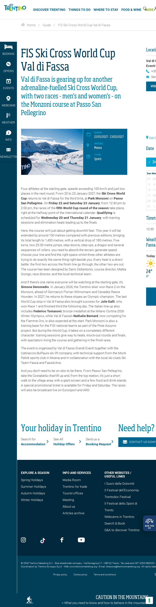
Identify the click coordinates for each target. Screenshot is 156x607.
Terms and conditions (105, 574)
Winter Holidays (32, 500)
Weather (8, 122)
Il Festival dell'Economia (121, 490)
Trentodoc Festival (117, 497)
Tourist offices (73, 493)
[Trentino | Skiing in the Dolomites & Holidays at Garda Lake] (14, 9)
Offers (8, 71)
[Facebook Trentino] (61, 540)
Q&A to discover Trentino (122, 530)
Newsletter (8, 157)
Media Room (72, 480)
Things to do (79, 10)
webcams (8, 105)
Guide (47, 25)
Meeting (68, 500)
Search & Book (114, 523)
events (8, 88)
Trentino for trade (75, 486)
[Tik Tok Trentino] (43, 540)
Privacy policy (60, 574)
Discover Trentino (49, 10)
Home (31, 25)
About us (69, 506)
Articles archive (73, 513)
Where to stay (106, 10)
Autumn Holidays (33, 493)
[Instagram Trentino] (23, 540)
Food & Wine (131, 10)
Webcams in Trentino (119, 517)
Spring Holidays (32, 480)
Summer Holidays (33, 486)
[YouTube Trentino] (81, 540)
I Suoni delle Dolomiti (119, 483)
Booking (8, 54)
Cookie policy (80, 574)
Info (8, 139)
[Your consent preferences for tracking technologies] (149, 600)
